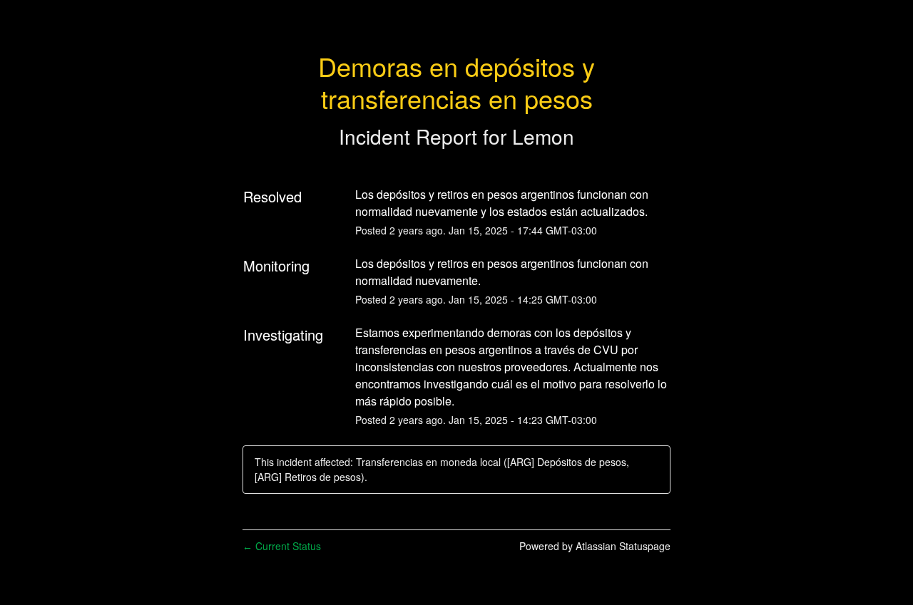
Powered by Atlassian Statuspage (594, 546)
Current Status (282, 546)
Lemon (543, 136)
